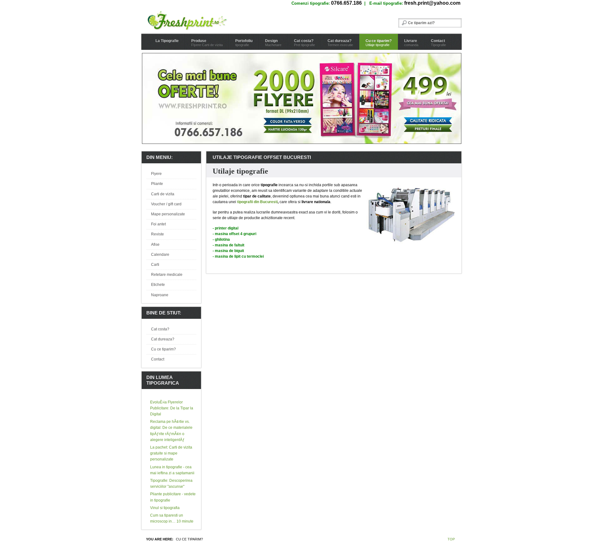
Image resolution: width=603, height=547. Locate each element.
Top (451, 539)
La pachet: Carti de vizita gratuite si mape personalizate (171, 453)
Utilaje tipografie (240, 171)
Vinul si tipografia (165, 508)
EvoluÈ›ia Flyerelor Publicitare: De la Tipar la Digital (171, 408)
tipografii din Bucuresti (257, 202)
